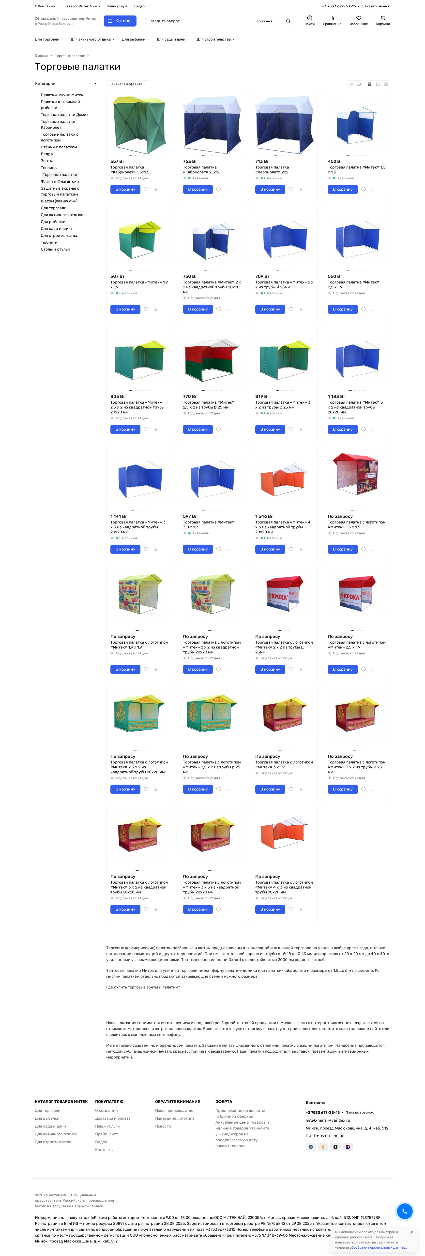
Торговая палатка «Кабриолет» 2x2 (272, 169)
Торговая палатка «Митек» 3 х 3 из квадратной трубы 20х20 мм (138, 527)
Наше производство (174, 1110)
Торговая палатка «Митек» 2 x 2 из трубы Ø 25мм (284, 284)
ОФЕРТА (223, 1102)
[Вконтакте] (311, 1147)
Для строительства (214, 39)
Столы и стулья (55, 249)
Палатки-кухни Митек (62, 95)
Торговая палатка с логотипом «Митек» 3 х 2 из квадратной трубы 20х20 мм (139, 887)
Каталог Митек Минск (82, 6)
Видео (139, 6)
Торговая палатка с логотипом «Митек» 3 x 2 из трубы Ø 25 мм (357, 767)
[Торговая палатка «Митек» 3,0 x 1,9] (212, 480)
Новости (163, 1126)
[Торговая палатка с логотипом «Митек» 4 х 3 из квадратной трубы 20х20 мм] (284, 840)
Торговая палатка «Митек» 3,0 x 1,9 (209, 524)
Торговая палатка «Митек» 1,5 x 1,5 (357, 169)
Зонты (47, 160)
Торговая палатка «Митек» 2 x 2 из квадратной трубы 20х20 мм (212, 287)
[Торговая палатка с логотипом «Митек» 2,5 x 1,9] (357, 600)
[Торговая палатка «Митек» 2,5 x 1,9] (357, 240)
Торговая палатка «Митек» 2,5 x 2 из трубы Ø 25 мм (209, 404)
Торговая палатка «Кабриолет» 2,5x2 (201, 169)
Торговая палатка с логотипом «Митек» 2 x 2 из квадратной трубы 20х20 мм (212, 647)
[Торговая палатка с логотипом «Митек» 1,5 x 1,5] (357, 480)
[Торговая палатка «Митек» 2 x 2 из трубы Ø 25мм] (284, 240)
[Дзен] (335, 1147)
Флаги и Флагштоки (60, 181)
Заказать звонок (376, 6)
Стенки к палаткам (59, 147)
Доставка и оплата (113, 1118)
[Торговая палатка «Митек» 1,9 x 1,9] (139, 240)
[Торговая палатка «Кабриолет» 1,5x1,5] (139, 125)
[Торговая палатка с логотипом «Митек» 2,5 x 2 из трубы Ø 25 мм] (212, 720)
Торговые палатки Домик (65, 114)
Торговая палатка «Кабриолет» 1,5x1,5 (129, 169)
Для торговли (47, 39)
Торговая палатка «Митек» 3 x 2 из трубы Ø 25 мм (282, 404)
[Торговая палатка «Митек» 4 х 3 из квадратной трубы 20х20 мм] (284, 480)
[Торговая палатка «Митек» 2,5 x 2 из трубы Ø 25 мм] (212, 360)
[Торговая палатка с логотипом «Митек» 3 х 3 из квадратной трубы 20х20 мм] (212, 840)
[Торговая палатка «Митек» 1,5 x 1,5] (357, 125)
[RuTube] (348, 1147)
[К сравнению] (155, 189)
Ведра (47, 154)
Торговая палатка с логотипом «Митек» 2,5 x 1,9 (357, 644)
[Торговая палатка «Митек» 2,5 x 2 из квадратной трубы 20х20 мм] (139, 360)
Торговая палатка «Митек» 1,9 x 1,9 (139, 284)
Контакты (104, 1149)
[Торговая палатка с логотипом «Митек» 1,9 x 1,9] (139, 600)
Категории (45, 83)
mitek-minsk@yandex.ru (328, 1120)
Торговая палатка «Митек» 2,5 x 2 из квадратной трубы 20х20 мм (137, 407)
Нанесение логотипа (175, 1118)
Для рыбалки (133, 39)
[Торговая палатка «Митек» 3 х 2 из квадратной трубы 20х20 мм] (357, 360)
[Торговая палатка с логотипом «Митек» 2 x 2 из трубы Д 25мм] (284, 600)
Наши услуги (117, 6)
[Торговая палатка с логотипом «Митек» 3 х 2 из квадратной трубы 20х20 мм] (139, 840)
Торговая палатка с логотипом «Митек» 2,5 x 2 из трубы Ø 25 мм (212, 767)
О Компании (45, 6)
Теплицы (49, 167)
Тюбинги (49, 242)
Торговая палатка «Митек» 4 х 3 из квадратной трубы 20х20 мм (282, 527)
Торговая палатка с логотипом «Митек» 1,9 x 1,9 (139, 644)
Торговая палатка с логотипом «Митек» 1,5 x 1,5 (357, 524)
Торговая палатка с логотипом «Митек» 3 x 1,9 (284, 764)
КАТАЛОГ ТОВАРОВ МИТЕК (61, 1102)
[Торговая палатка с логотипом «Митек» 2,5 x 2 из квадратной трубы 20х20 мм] (139, 720)
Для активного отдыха (91, 39)
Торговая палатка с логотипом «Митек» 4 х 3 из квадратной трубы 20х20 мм (284, 887)
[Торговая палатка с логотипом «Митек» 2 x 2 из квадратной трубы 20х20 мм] (212, 600)
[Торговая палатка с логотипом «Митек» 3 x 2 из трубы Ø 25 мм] (357, 720)
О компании (106, 1110)
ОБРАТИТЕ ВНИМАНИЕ (177, 1102)
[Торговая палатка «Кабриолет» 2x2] (284, 125)
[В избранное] (146, 189)
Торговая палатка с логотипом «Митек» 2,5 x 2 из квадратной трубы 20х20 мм (139, 767)
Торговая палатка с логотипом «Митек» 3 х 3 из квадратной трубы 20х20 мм (212, 887)
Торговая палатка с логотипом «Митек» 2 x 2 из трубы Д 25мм (284, 647)
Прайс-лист (106, 1134)
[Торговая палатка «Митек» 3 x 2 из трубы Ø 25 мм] (284, 360)
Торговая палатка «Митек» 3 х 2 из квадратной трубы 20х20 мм (355, 407)
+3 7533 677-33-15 (339, 6)
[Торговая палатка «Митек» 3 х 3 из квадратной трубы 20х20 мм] (139, 480)
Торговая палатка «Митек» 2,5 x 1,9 (353, 284)
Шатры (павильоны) (59, 201)
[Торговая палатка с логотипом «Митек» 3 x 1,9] (284, 720)
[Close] (411, 1232)
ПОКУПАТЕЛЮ (109, 1102)
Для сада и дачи (171, 39)
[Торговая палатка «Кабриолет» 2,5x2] (212, 125)
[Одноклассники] (323, 1147)
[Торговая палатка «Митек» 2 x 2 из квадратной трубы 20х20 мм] (212, 240)
